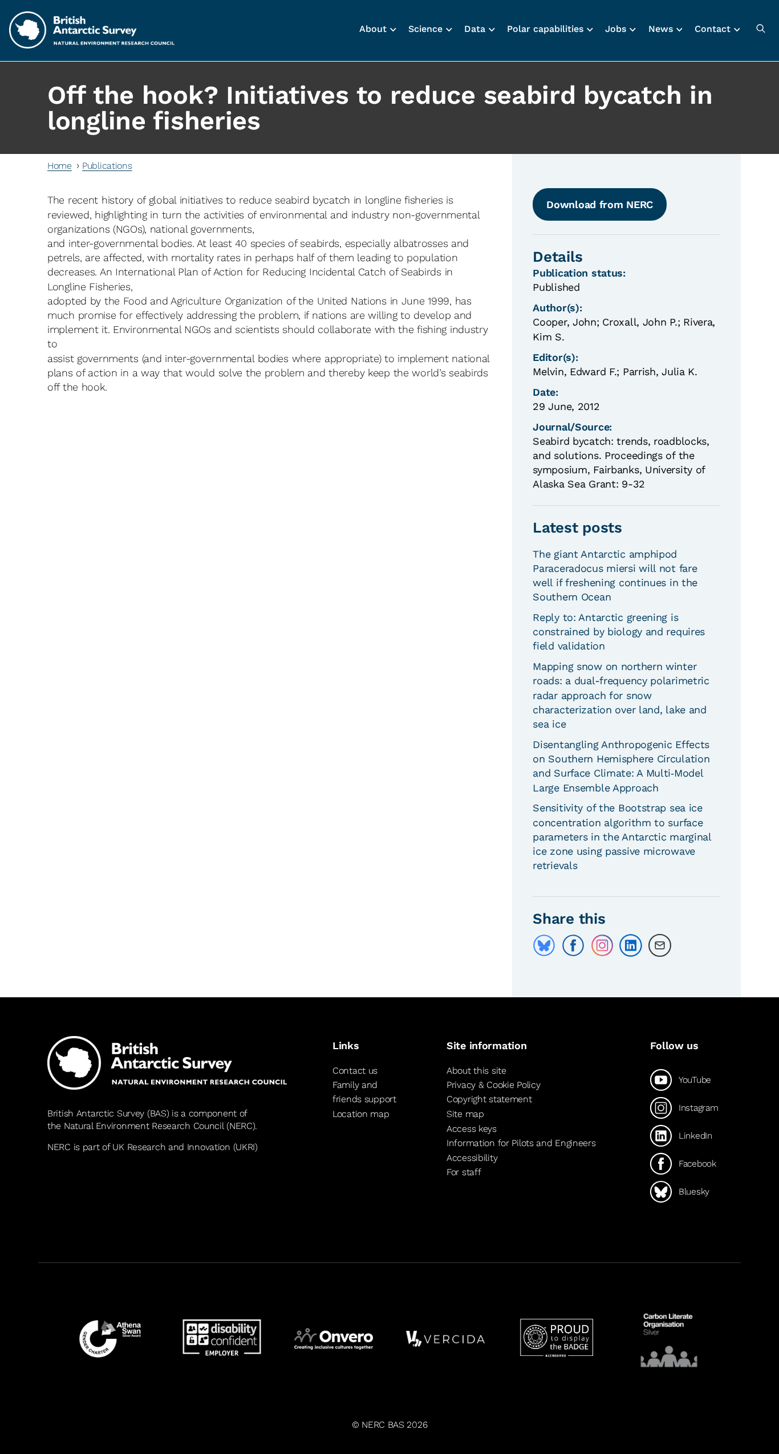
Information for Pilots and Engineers (521, 1143)
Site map (465, 1113)
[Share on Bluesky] (544, 945)
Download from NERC (599, 204)
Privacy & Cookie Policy (493, 1084)
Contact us (355, 1070)
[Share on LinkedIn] (630, 945)
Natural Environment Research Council (144, 1125)
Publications (107, 165)
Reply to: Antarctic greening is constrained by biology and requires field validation (619, 631)
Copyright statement (489, 1099)
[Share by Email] (659, 945)
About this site (476, 1070)
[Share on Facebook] (573, 945)
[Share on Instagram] (602, 945)
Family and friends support (364, 1092)
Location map (361, 1113)
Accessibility (472, 1157)
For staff (464, 1172)
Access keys (472, 1128)
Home (59, 165)
